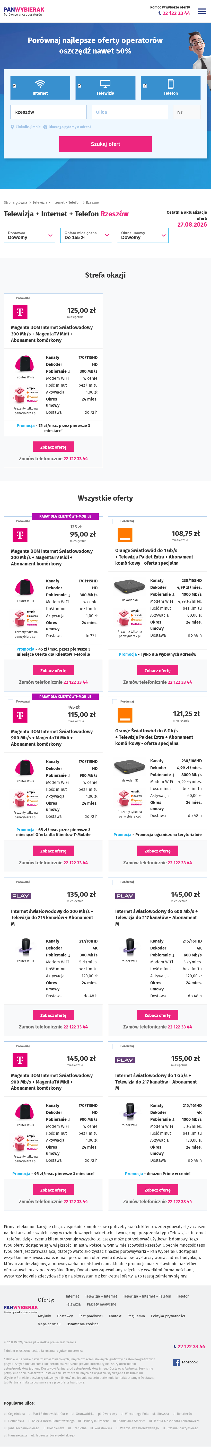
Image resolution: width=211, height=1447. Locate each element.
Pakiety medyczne (101, 1304)
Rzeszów (93, 203)
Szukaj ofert (105, 144)
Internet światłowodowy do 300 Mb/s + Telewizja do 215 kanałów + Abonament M (52, 918)
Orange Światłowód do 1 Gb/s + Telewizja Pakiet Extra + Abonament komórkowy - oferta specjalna (154, 557)
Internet (72, 1296)
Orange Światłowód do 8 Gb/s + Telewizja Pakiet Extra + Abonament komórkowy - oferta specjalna (154, 737)
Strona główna (15, 203)
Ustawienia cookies (83, 1324)
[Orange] (136, 535)
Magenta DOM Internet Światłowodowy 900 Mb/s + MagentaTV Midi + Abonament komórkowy (52, 738)
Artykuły (44, 1316)
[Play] (32, 896)
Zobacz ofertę (53, 447)
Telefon (183, 1296)
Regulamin (136, 1316)
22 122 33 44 (76, 459)
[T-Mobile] (32, 312)
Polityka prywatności (168, 1316)
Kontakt (115, 1316)
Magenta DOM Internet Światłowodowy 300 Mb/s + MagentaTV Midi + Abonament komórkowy (52, 334)
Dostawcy (65, 1316)
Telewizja (73, 1304)
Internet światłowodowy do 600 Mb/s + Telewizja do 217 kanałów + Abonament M (156, 918)
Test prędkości (91, 1316)
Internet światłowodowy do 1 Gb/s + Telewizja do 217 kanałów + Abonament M (156, 1082)
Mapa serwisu (49, 1324)
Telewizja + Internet (101, 1296)
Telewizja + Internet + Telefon (57, 203)
